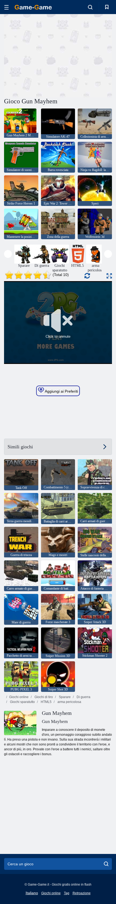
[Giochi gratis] (33, 7)
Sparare (64, 697)
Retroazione (82, 893)
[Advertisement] (49, 55)
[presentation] (8, 254)
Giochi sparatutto (22, 702)
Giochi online (19, 697)
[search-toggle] (90, 7)
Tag (66, 893)
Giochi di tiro (43, 697)
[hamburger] (6, 7)
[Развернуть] (109, 275)
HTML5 (46, 702)
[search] (106, 864)
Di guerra (83, 697)
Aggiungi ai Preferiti (61, 391)
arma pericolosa (69, 702)
